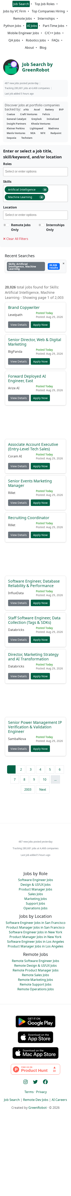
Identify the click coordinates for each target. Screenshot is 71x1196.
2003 (27, 789)
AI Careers (59, 1100)
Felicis (46, 114)
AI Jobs (32, 26)
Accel (37, 109)
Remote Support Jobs (35, 984)
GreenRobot (37, 1107)
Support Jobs (35, 903)
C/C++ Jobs (53, 33)
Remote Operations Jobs (35, 989)
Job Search (21, 4)
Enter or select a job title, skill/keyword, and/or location (32, 154)
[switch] (6, 225)
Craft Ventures (28, 114)
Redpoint (55, 133)
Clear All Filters (17, 239)
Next (42, 789)
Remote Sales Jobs (35, 975)
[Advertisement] (35, 424)
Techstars (26, 138)
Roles (7, 164)
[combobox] (35, 171)
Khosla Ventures (40, 123)
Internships (46, 18)
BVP (61, 109)
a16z (26, 109)
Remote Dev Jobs (35, 1100)
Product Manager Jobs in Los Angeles (35, 946)
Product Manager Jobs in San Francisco (35, 927)
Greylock (36, 119)
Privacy (41, 1092)
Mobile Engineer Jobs (23, 33)
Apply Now (40, 325)
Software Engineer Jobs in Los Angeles (35, 941)
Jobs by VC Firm (14, 11)
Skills (7, 181)
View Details (18, 325)
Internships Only (55, 227)
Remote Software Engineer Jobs (35, 961)
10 (44, 779)
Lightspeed (36, 128)
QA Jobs (14, 40)
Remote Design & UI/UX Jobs (35, 965)
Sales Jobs (35, 894)
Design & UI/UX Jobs (36, 884)
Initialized (53, 119)
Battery (49, 109)
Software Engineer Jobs (35, 880)
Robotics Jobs (36, 40)
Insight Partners (16, 123)
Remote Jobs (22, 18)
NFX (42, 133)
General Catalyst (16, 119)
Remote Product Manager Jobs (36, 970)
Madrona (53, 128)
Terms (29, 1092)
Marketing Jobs (35, 899)
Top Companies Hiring (48, 11)
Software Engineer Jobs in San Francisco (35, 923)
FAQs (55, 40)
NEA (32, 133)
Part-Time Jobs (53, 26)
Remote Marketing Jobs (35, 980)
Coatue (11, 114)
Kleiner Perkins (16, 128)
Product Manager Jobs (35, 889)
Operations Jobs (35, 908)
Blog (43, 47)
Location (10, 207)
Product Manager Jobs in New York (35, 937)
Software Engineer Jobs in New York (35, 932)
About (29, 47)
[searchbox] (36, 172)
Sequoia (11, 138)
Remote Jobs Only (21, 227)
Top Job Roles (45, 4)
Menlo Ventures (16, 133)
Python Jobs (12, 26)
